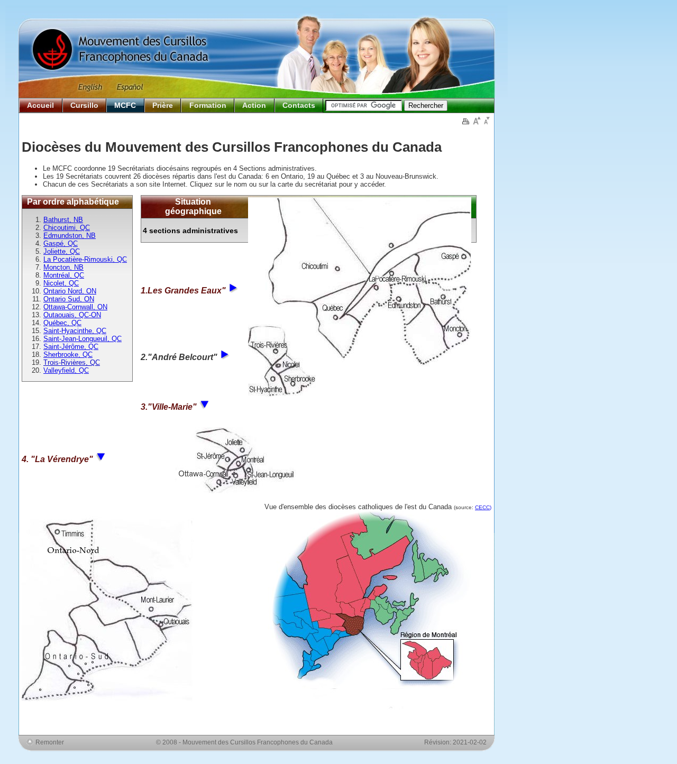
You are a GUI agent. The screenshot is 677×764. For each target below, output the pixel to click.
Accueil (40, 105)
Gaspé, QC (60, 243)
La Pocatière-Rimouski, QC (85, 259)
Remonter (49, 742)
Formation (207, 105)
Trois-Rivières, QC (71, 362)
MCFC (125, 105)
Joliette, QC (61, 251)
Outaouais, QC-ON (72, 315)
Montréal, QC (63, 275)
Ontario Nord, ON (69, 291)
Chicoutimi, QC (66, 228)
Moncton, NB (63, 267)
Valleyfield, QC (66, 370)
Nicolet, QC (61, 283)
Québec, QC (62, 323)
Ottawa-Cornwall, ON (75, 307)
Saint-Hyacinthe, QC (74, 331)
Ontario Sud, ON (68, 299)
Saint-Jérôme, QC (70, 347)
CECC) (483, 507)
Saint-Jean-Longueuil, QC (82, 339)
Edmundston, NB (69, 236)
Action (254, 105)
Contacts (298, 105)
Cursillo (84, 105)
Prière (162, 105)
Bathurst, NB (63, 220)
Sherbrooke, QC (68, 354)
